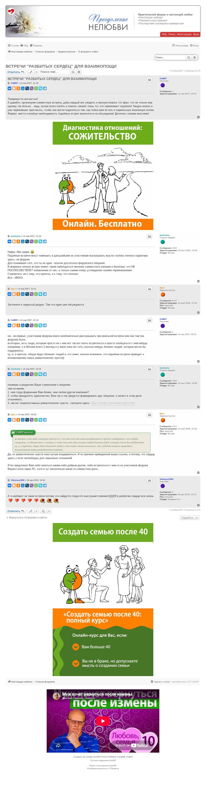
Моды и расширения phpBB (103, 765)
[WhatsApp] (36, 88)
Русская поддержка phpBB (103, 760)
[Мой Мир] (23, 88)
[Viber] (31, 88)
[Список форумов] (26, 21)
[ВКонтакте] (9, 88)
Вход (196, 34)
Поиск (171, 34)
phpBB (96, 757)
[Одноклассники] (18, 88)
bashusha (164, 235)
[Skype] (40, 88)
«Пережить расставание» (153, 20)
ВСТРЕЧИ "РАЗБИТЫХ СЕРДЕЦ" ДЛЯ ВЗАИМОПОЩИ (61, 66)
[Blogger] (14, 88)
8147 (174, 300)
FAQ (164, 34)
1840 (174, 248)
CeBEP (163, 78)
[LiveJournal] (27, 88)
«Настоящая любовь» (150, 17)
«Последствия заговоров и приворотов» (161, 23)
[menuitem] (24, 45)
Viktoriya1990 (166, 479)
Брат (162, 288)
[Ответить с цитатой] (149, 79)
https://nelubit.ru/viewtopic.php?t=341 (113, 403)
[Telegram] (45, 88)
